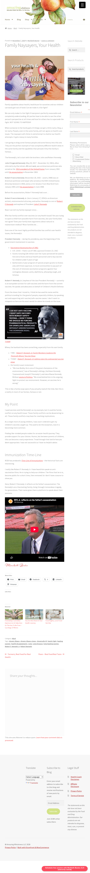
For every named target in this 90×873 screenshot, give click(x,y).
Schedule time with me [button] (76, 208)
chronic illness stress (28, 641)
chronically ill (42, 641)
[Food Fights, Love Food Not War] (55, 614)
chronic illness (14, 641)
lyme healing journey (51, 644)
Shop (27, 19)
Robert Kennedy (26, 646)
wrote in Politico (26, 377)
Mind (15, 28)
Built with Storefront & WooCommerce (33, 847)
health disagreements (19, 644)
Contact (39, 19)
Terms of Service (77, 795)
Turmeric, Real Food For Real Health (18, 655)
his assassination (16, 172)
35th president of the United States (30, 169)
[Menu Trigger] (82, 5)
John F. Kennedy (40, 204)
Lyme (30, 644)
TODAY (7, 341)
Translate (34, 783)
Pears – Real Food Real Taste (50, 654)
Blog (19, 19)
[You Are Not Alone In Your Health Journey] (34, 614)
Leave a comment (47, 41)
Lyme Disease (38, 644)
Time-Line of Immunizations (32, 460)
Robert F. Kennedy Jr (12, 646)
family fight (52, 641)
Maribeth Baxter (33, 41)
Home (7, 19)
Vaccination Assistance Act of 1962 (24, 248)
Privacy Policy (76, 791)
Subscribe (53, 811)
